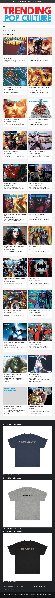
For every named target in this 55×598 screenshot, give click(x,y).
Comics (6, 388)
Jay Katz (33, 90)
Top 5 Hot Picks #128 (35, 342)
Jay (6, 58)
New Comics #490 (34, 374)
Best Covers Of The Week (35, 38)
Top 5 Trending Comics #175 (12, 57)
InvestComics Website (16, 69)
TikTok (14, 1)
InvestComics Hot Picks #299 (13, 406)
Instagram (19, 1)
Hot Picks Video (14, 133)
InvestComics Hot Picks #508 (37, 151)
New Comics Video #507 (11, 183)
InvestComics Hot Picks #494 (13, 310)
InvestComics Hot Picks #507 (37, 214)
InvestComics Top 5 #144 (36, 183)
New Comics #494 (34, 278)
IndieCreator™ (39, 388)
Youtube (29, 1)
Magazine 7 (35, 596)
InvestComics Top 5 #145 (11, 119)
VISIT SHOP (39, 1)
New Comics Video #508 (11, 151)
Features (7, 38)
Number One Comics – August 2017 (39, 310)
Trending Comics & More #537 (13, 87)
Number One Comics (40, 69)
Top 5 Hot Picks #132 (35, 246)
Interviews (47, 388)
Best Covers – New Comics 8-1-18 (39, 57)
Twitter (34, 1)
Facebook (24, 1)
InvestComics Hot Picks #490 (13, 374)
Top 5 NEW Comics (15, 38)
